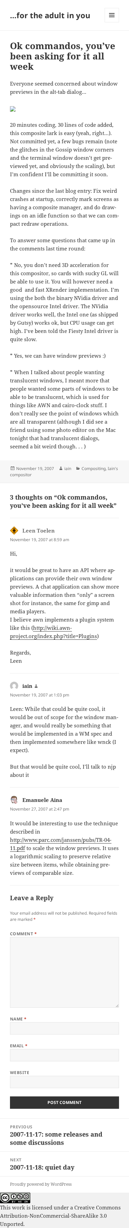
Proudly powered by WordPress (41, 1184)
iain (67, 468)
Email (19, 1046)
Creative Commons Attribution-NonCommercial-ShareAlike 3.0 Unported (60, 1215)
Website (19, 1072)
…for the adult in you (50, 15)
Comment (23, 934)
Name (18, 1019)
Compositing (94, 468)
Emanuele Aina (42, 799)
